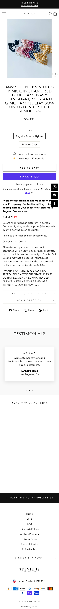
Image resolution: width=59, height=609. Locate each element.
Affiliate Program (29, 534)
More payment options (29, 184)
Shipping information (29, 293)
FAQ (29, 523)
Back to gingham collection (32, 498)
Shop (29, 518)
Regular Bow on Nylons (29, 136)
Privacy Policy (29, 539)
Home (29, 513)
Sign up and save (28, 558)
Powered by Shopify (29, 606)
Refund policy (29, 549)
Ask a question (29, 300)
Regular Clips (29, 144)
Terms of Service (29, 544)
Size (29, 130)
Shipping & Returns (29, 528)
